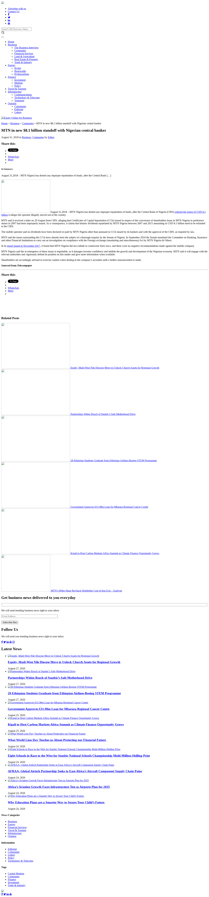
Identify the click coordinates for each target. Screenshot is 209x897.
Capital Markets (16, 873)
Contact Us (13, 11)
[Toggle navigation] (2, 37)
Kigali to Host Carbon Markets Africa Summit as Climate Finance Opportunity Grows (114, 553)
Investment (20, 80)
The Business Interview (26, 47)
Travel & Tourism (17, 88)
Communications (23, 94)
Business (12, 44)
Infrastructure (15, 91)
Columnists (20, 106)
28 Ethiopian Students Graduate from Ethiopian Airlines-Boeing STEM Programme (113, 460)
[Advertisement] (60, 305)
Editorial (18, 109)
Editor (51, 137)
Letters (17, 112)
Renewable (20, 71)
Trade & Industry (23, 62)
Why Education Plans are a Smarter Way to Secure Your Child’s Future (56, 802)
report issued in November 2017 (23, 246)
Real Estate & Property (26, 59)
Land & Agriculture (24, 56)
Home (11, 41)
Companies (20, 50)
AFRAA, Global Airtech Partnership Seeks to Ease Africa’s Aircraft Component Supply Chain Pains (75, 771)
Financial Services (23, 53)
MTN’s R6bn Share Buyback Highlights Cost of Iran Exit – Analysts (86, 590)
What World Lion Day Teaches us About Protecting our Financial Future (57, 740)
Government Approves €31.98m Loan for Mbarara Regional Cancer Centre (109, 507)
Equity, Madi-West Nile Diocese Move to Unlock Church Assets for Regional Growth (114, 367)
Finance (12, 77)
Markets (18, 83)
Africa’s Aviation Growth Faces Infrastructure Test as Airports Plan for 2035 (59, 787)
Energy (11, 65)
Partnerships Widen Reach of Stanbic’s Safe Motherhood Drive (103, 414)
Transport (19, 100)
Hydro (17, 68)
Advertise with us (17, 8)
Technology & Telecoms (27, 97)
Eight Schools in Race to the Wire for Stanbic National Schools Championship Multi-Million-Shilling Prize (79, 755)
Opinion (12, 103)
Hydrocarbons (21, 74)
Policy (17, 85)
